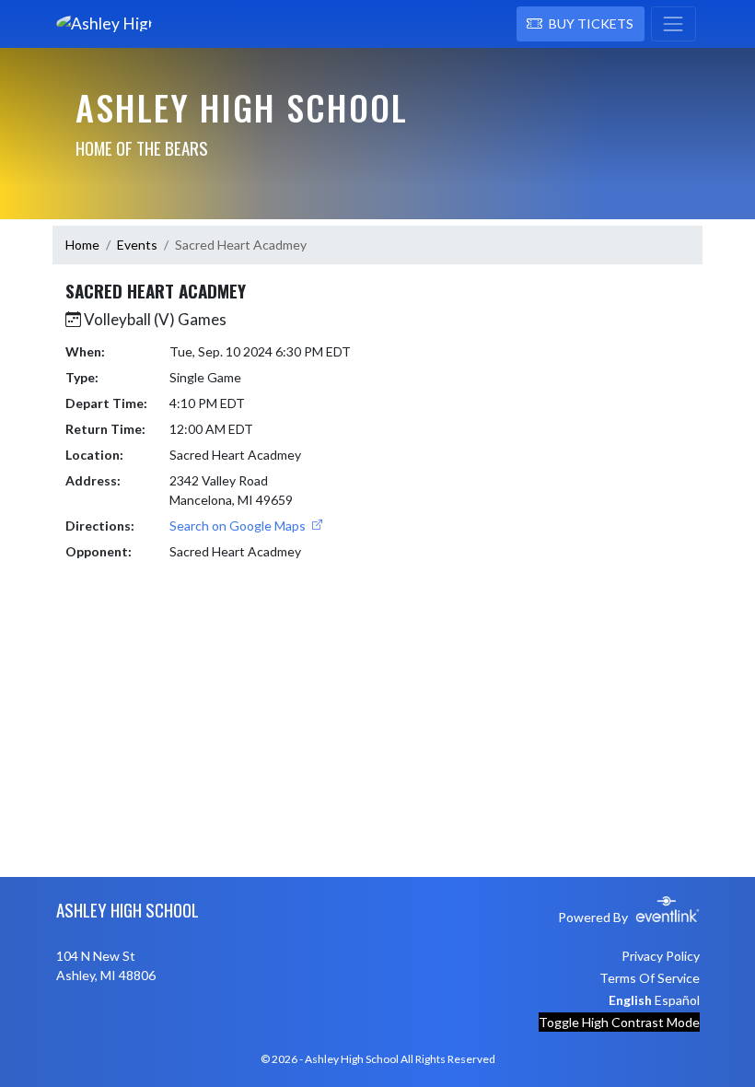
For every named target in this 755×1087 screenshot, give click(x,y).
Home (82, 244)
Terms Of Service (649, 978)
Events (137, 244)
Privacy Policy (660, 956)
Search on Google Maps (238, 525)
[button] (581, 23)
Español (677, 1000)
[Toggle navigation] (673, 23)
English (630, 1000)
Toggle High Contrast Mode (619, 1022)
